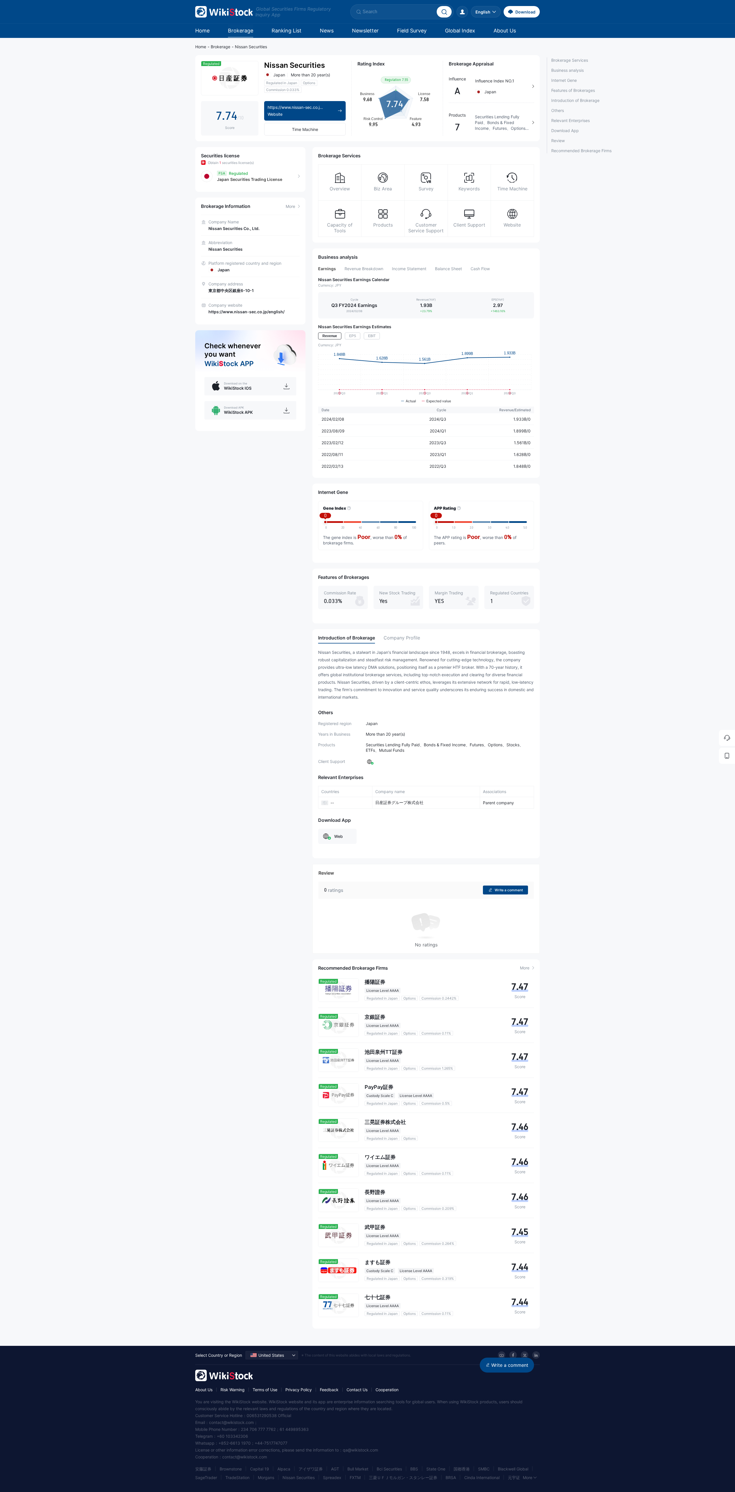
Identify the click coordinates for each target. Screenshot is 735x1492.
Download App (565, 130)
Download (525, 11)
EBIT (372, 336)
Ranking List (286, 31)
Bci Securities (389, 1468)
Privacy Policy (298, 1389)
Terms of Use (265, 1389)
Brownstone (231, 1468)
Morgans (266, 1477)
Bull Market (357, 1468)
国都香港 (462, 1468)
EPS (352, 336)
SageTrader (206, 1477)
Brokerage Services (569, 60)
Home (202, 31)
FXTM (355, 1477)
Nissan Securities (251, 46)
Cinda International (482, 1477)
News (327, 31)
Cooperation (387, 1389)
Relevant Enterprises (570, 120)
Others (557, 110)
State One (435, 1468)
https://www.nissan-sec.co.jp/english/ (246, 311)
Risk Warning (232, 1389)
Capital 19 (259, 1468)
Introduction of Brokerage (575, 100)
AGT (335, 1468)
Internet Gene (564, 80)
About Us (505, 31)
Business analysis (567, 70)
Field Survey (412, 31)
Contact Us (357, 1389)
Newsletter (365, 31)
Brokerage (240, 31)
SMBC (484, 1468)
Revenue (329, 336)
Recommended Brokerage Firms (581, 150)
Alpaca (283, 1468)
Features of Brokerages (573, 90)
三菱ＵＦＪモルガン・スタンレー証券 (403, 1477)
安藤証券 (203, 1468)
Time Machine (305, 129)
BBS (414, 1468)
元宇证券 (516, 1477)
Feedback (329, 1389)
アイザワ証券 (311, 1468)
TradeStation (237, 1477)
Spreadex (332, 1477)
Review (558, 140)
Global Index (460, 31)
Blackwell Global (513, 1468)
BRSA (451, 1477)
